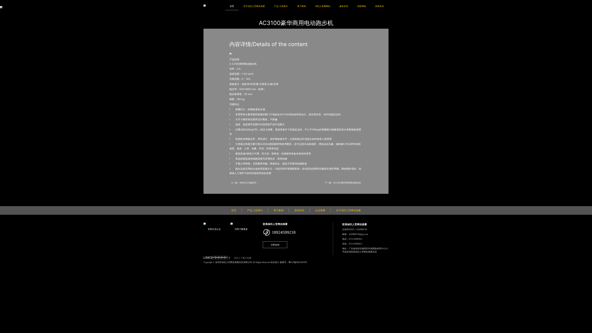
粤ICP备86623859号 (297, 262)
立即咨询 (275, 244)
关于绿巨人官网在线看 (254, 6)
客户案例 (301, 6)
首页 (232, 6)
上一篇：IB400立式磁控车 (244, 183)
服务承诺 (343, 6)
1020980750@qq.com (358, 234)
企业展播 (320, 210)
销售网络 (361, 6)
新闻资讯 (379, 6)
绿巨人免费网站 (322, 6)
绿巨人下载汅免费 (242, 258)
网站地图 (4, 265)
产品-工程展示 (281, 6)
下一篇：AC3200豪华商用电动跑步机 (343, 183)
